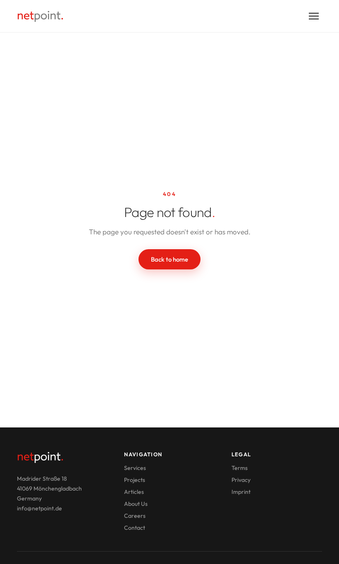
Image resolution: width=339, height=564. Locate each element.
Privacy (241, 480)
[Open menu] (314, 16)
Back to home (169, 259)
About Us (136, 503)
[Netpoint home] (40, 16)
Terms (240, 468)
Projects (134, 480)
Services (135, 468)
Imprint (241, 492)
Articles (134, 492)
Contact (134, 527)
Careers (135, 515)
